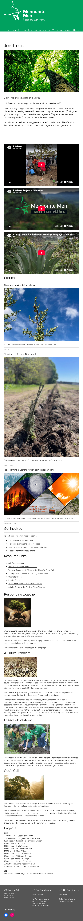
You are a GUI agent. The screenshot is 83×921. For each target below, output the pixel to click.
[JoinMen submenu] (57, 30)
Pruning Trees (14, 580)
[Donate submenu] (31, 30)
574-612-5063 (68, 901)
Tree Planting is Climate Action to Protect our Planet (29, 470)
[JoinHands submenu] (45, 30)
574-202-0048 (44, 905)
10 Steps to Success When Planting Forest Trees (28, 573)
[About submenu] (20, 30)
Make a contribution (38, 547)
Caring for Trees (15, 577)
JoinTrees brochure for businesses (22, 566)
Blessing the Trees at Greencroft (20, 354)
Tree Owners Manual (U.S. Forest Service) (25, 583)
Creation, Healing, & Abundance (20, 285)
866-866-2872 (42, 901)
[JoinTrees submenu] (70, 30)
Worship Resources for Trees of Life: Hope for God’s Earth (31, 570)
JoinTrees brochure (16, 563)
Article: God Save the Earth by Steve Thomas (26, 587)
